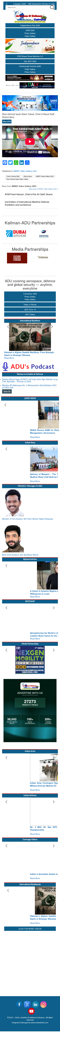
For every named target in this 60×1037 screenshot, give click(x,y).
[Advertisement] (30, 962)
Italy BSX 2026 (30, 61)
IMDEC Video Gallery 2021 (25, 171)
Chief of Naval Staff (13, 176)
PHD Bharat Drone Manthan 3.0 (30, 56)
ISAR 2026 (30, 30)
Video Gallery (30, 36)
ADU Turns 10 (30, 309)
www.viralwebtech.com (39, 1022)
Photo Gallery (30, 33)
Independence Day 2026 (30, 25)
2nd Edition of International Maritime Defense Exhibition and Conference (27, 203)
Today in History (30, 304)
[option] (16, 233)
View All (6, 391)
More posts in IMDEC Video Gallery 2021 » (43, 189)
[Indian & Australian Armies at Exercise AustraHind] (30, 856)
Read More (9, 357)
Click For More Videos (30, 928)
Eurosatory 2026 (30, 293)
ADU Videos (30, 314)
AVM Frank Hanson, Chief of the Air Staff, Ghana (28, 194)
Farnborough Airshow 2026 (30, 66)
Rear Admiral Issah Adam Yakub (17, 179)
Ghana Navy (28, 176)
